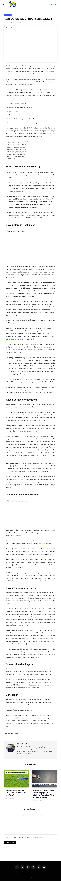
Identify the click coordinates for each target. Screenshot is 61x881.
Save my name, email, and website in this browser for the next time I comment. (25, 837)
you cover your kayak (41, 551)
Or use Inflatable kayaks (16, 156)
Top (31, 877)
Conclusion (12, 159)
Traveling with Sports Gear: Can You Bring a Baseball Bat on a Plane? (15, 792)
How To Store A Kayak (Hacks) (17, 145)
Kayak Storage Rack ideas (16, 147)
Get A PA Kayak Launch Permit (24, 710)
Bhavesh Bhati (22, 744)
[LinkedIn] (44, 867)
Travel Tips (8, 14)
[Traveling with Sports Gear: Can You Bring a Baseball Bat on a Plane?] (16, 778)
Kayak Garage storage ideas (17, 149)
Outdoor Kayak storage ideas (17, 152)
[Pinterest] (33, 867)
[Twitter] (22, 867)
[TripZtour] (13, 4)
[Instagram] (28, 867)
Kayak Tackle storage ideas (17, 154)
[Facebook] (17, 867)
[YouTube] (39, 867)
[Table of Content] (26, 142)
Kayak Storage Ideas (11, 733)
